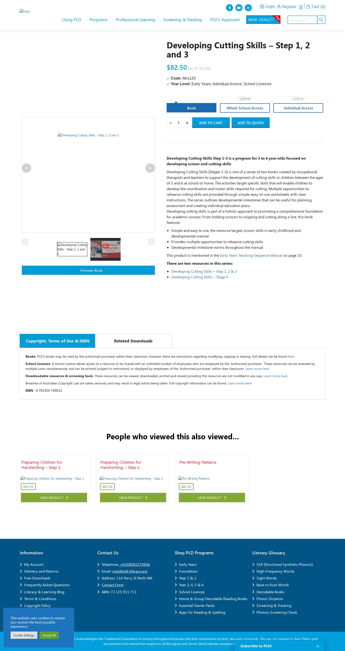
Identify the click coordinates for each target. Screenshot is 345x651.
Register (288, 6)
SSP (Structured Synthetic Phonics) (285, 564)
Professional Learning (136, 19)
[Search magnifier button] (321, 19)
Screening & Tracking (183, 19)
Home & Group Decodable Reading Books (213, 598)
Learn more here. (257, 368)
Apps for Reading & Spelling (202, 612)
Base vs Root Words (273, 584)
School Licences (192, 591)
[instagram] (248, 7)
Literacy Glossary (268, 552)
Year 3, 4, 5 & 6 (191, 584)
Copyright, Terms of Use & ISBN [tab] (57, 341)
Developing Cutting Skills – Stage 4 (199, 276)
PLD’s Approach (225, 19)
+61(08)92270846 (134, 564)
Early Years (188, 564)
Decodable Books (270, 591)
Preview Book (91, 270)
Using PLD (72, 19)
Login (269, 6)
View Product (53, 497)
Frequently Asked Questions (47, 584)
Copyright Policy (37, 605)
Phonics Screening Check (277, 612)
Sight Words (267, 577)
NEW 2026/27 (264, 18)
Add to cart (211, 122)
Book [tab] (191, 107)
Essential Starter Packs (197, 605)
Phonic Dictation (270, 598)
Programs (99, 19)
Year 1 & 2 (187, 577)
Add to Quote (251, 122)
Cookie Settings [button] (23, 635)
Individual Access (298, 107)
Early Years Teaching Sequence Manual (251, 255)
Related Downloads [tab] (133, 341)
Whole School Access (245, 107)
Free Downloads (37, 577)
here (291, 356)
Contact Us (108, 552)
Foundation (188, 571)
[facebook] (230, 7)
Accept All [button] (49, 635)
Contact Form (113, 584)
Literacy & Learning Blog (44, 591)
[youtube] (239, 7)
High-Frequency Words (275, 571)
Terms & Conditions (40, 598)
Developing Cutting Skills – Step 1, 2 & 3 (204, 271)
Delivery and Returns (41, 571)
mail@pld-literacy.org (129, 571)
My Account (33, 564)
